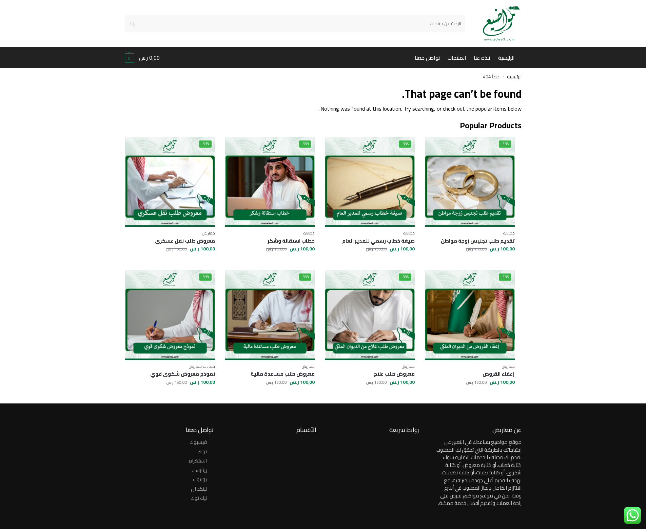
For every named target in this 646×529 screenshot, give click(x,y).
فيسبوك (198, 442)
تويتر (202, 451)
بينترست (199, 470)
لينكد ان (199, 489)
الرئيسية (514, 76)
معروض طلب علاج (394, 374)
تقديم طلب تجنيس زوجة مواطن (478, 241)
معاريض (208, 233)
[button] (142, 58)
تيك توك (199, 498)
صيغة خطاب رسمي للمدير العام (378, 241)
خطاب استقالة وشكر (291, 241)
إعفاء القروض (499, 374)
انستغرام (198, 461)
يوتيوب (200, 479)
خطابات (509, 233)
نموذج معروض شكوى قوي (182, 374)
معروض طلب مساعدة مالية (283, 374)
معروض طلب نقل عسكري (185, 241)
